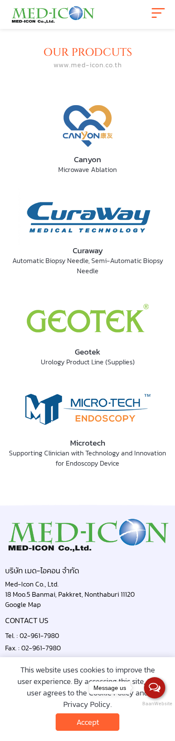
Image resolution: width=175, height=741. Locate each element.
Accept (87, 722)
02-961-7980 (39, 635)
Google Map (23, 604)
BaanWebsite (155, 703)
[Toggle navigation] (158, 14)
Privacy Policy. (87, 704)
